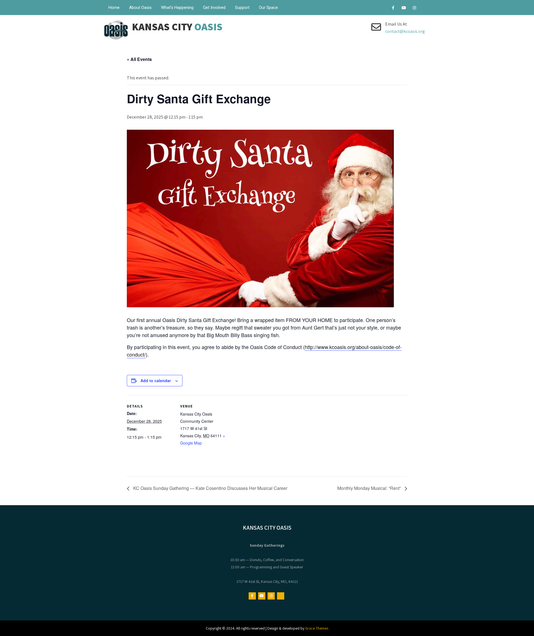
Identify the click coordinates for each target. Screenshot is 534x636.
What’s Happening (177, 7)
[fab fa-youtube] (404, 8)
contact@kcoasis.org (405, 31)
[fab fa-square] (425, 8)
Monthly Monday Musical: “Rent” (369, 488)
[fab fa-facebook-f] (393, 8)
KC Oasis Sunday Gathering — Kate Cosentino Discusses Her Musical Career (209, 488)
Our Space (268, 7)
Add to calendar (155, 380)
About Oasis (140, 7)
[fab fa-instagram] (414, 8)
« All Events (139, 59)
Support (242, 7)
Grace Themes (316, 628)
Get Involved (214, 7)
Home (114, 7)
